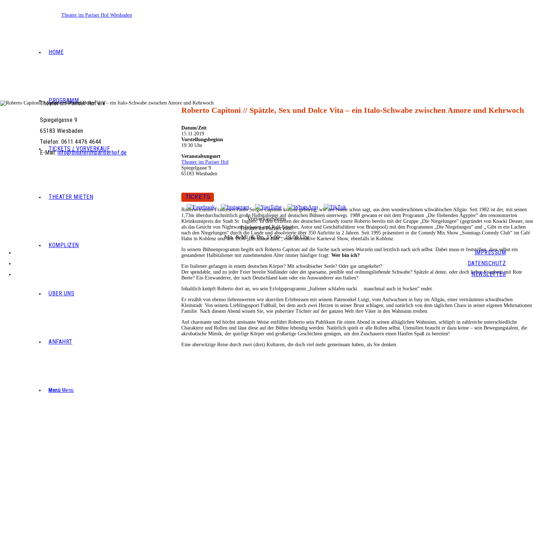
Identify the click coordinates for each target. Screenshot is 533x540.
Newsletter (488, 274)
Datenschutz (487, 263)
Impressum (490, 252)
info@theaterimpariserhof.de (266, 17)
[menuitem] (274, 52)
